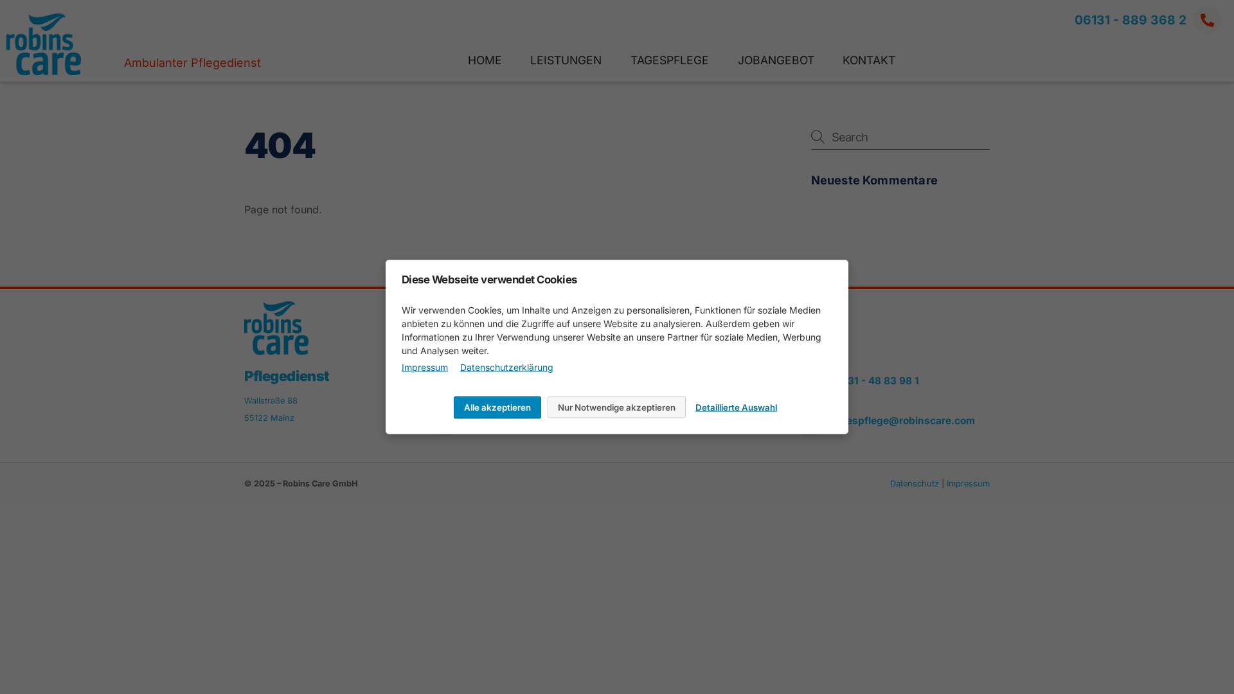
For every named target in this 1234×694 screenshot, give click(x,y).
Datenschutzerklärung (506, 366)
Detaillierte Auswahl (736, 407)
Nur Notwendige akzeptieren (616, 407)
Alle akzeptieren (497, 407)
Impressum (425, 366)
